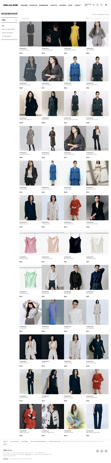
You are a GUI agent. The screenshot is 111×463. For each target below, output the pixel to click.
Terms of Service (14, 441)
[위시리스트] (97, 5)
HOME (94, 14)
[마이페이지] (101, 5)
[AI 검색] (93, 5)
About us (5, 441)
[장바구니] (106, 5)
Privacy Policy (24, 441)
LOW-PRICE (97, 18)
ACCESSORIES (6, 36)
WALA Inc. (8, 450)
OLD (92, 18)
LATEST (88, 18)
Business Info (28, 454)
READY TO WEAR (7, 33)
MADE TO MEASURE (8, 29)
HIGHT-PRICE (105, 18)
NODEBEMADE (101, 14)
